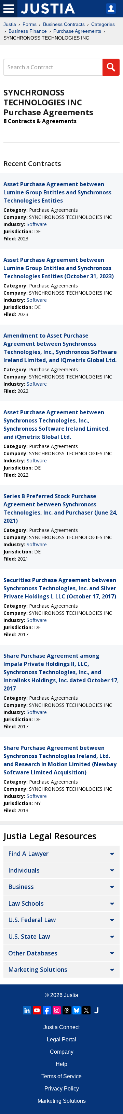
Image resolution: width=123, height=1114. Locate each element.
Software (37, 224)
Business (21, 886)
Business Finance (28, 31)
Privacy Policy (61, 1088)
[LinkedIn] (27, 1010)
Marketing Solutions (37, 969)
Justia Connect (61, 1027)
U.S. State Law (29, 936)
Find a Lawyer (28, 853)
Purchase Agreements (77, 31)
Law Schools (26, 903)
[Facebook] (47, 1010)
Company (61, 1052)
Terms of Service (61, 1076)
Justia (9, 24)
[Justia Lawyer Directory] (96, 1010)
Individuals (24, 870)
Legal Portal (61, 1039)
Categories (103, 24)
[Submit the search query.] (111, 67)
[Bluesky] (76, 1010)
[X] (86, 1010)
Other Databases (32, 953)
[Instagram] (57, 1010)
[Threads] (67, 1010)
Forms (30, 24)
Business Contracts (64, 24)
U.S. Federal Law (32, 920)
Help (61, 1064)
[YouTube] (37, 1010)
